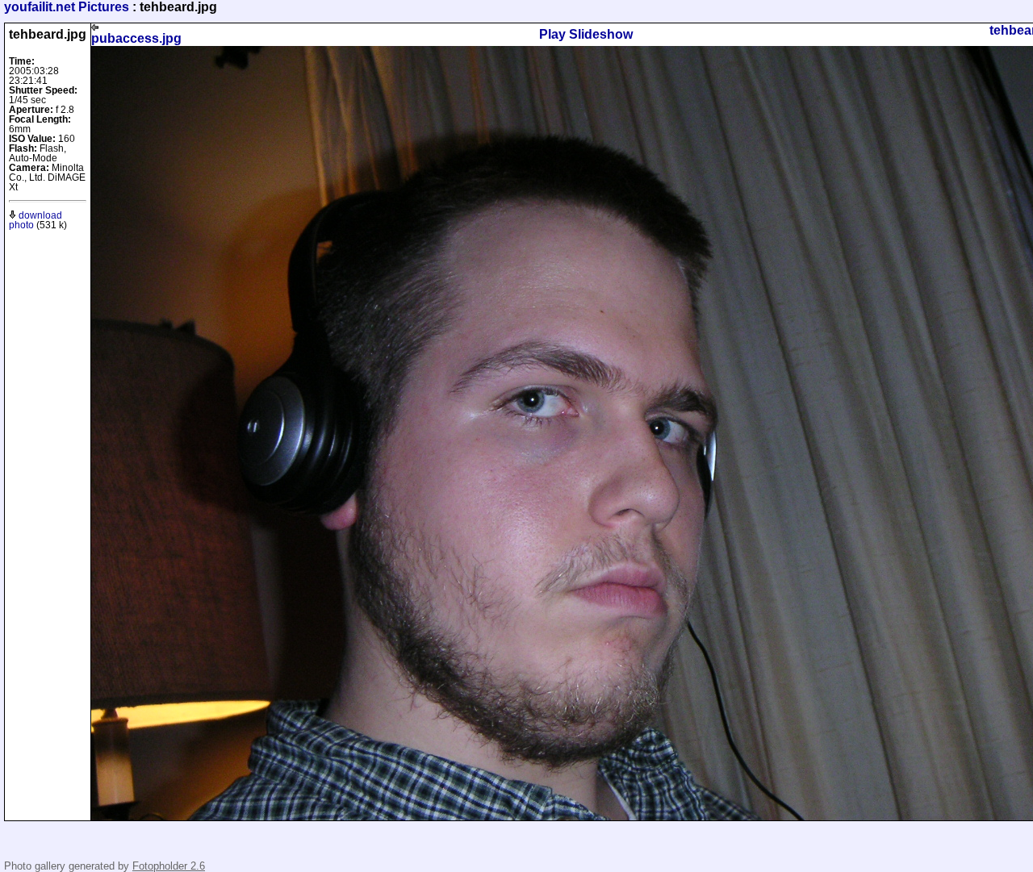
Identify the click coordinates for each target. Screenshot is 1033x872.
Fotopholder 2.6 (168, 866)
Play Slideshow (586, 34)
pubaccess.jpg (136, 38)
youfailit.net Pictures (66, 7)
